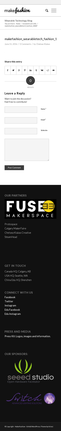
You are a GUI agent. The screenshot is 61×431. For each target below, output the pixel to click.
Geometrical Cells (29, 24)
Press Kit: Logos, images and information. (28, 336)
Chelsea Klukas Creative (18, 232)
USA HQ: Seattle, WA (16, 275)
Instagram (10, 305)
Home (18, 24)
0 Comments (25, 44)
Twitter (9, 301)
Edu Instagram (13, 313)
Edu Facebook (12, 309)
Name (43, 109)
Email (43, 119)
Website (44, 130)
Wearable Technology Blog (18, 20)
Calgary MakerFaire (15, 228)
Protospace (11, 224)
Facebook (10, 297)
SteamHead (11, 236)
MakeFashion (20, 426)
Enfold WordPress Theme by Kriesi (40, 426)
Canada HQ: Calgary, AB (18, 271)
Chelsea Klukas (43, 44)
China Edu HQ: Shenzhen (18, 279)
